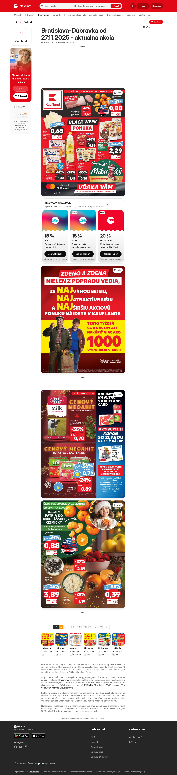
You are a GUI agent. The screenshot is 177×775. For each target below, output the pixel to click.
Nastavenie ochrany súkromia (54, 772)
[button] (64, 259)
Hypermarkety (64, 680)
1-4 (56, 627)
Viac (149, 15)
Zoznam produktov (99, 757)
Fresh (101, 685)
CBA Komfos (53, 687)
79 (106, 627)
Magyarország (41, 763)
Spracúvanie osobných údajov (108, 772)
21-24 (91, 627)
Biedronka (68, 687)
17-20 (85, 627)
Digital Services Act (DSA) (135, 772)
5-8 (66, 627)
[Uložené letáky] (133, 6)
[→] (111, 627)
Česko (30, 763)
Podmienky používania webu (81, 772)
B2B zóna (133, 742)
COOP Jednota (112, 685)
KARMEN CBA (91, 685)
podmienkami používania (20, 124)
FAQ (93, 737)
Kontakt (94, 742)
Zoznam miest (97, 752)
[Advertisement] (83, 66)
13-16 (78, 627)
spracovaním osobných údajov (21, 128)
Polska (52, 763)
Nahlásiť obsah (97, 747)
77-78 (99, 627)
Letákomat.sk (34, 772)
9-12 (72, 627)
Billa (61, 687)
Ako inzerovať (135, 737)
